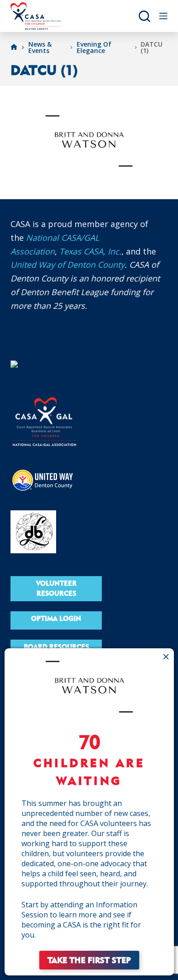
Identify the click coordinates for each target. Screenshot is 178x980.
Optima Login (56, 618)
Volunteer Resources (56, 588)
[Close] (166, 656)
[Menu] (163, 16)
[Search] (144, 16)
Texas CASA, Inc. (90, 251)
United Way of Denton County (67, 264)
